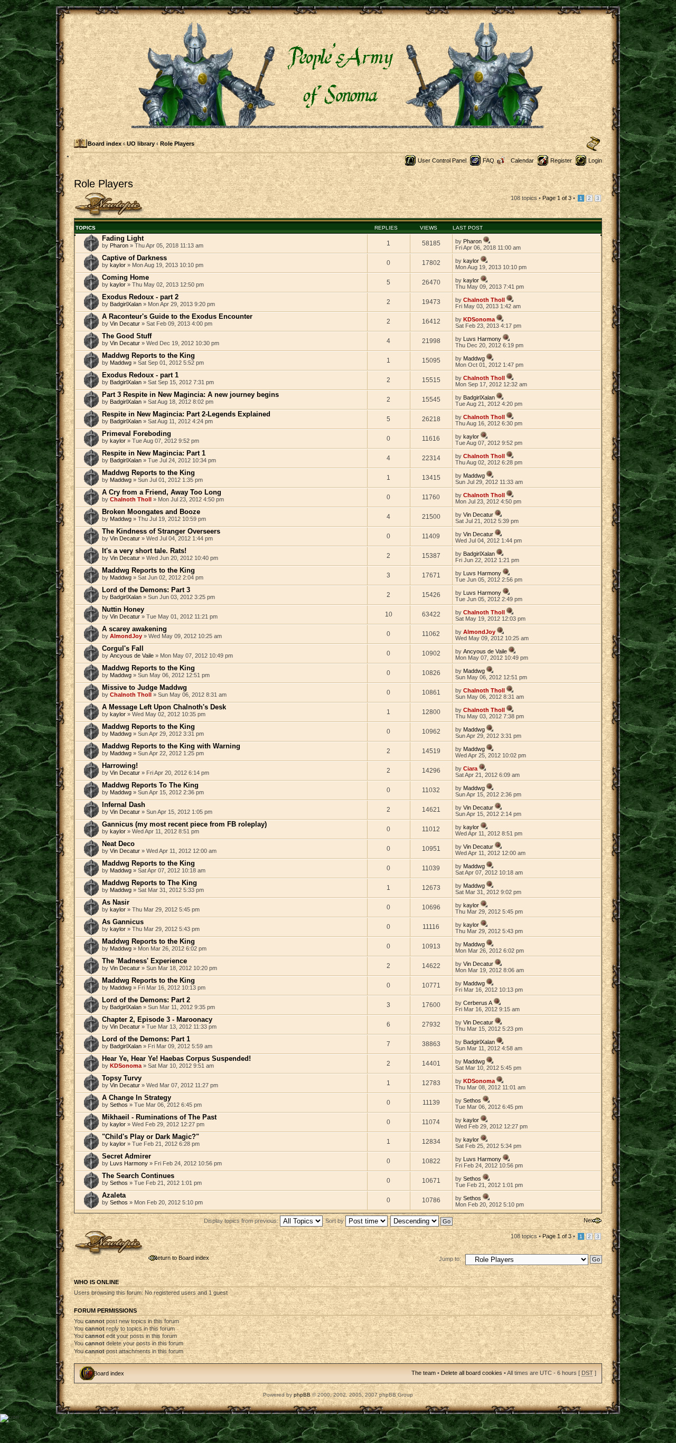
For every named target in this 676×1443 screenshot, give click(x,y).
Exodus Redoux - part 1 (140, 375)
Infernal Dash (123, 805)
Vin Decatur (125, 323)
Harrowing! (120, 766)
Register (561, 160)
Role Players (177, 143)
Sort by (335, 1221)
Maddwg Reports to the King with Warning (171, 746)
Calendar (522, 160)
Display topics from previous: (242, 1221)
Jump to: (450, 1259)
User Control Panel (442, 160)
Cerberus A (477, 1003)
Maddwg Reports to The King (149, 883)
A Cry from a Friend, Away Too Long (161, 492)
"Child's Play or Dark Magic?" (150, 1137)
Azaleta (114, 1195)
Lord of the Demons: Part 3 (146, 590)
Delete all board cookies (471, 1373)
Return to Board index (181, 1258)
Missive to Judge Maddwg (144, 687)
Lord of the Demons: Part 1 (146, 1039)
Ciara (470, 768)
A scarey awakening (134, 629)
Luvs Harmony (482, 339)
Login (595, 160)
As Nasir (115, 902)
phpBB (302, 1395)
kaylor (118, 265)
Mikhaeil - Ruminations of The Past (159, 1117)
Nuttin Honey (123, 609)
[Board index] (338, 123)
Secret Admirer (126, 1156)
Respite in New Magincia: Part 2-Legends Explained (186, 414)
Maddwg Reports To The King (150, 785)
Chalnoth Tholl (484, 300)
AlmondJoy (126, 636)
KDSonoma (479, 319)
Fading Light (123, 238)
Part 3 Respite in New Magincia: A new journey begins (190, 394)
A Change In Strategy (136, 1098)
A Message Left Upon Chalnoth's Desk (164, 707)
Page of (556, 198)
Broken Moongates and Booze (151, 512)
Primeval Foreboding (136, 434)
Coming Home (125, 277)
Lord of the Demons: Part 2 (146, 1000)
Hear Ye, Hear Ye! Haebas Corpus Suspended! (176, 1058)
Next (590, 1220)
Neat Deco (118, 844)
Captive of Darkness (134, 258)
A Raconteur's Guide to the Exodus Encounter (177, 316)
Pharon (119, 245)
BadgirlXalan (126, 304)
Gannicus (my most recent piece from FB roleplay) (184, 824)
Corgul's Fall (123, 648)
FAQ (488, 160)
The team (423, 1373)
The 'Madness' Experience (144, 961)
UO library (141, 143)
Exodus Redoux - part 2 (140, 297)
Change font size (593, 144)
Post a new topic (95, 195)
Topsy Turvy (122, 1078)
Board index (104, 143)
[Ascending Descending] (422, 1221)
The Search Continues (138, 1176)
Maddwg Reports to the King (148, 355)
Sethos (119, 1105)
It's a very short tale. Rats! (144, 551)
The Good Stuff (127, 336)
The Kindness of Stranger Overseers (161, 531)
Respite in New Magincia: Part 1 (153, 453)
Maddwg (121, 362)
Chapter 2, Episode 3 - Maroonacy (157, 1019)
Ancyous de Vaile (132, 655)
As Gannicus (123, 922)
